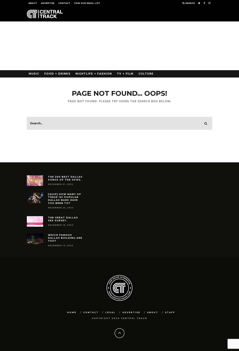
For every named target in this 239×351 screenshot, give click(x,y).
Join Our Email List (87, 3)
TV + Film (125, 73)
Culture (146, 73)
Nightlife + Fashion (94, 73)
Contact (64, 3)
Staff (170, 312)
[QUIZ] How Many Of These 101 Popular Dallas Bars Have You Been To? (64, 199)
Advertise (47, 3)
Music (34, 73)
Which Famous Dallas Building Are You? (65, 238)
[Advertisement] (119, 46)
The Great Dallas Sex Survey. (63, 219)
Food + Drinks (57, 73)
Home (71, 312)
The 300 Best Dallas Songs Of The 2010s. (65, 178)
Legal (110, 312)
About (32, 3)
